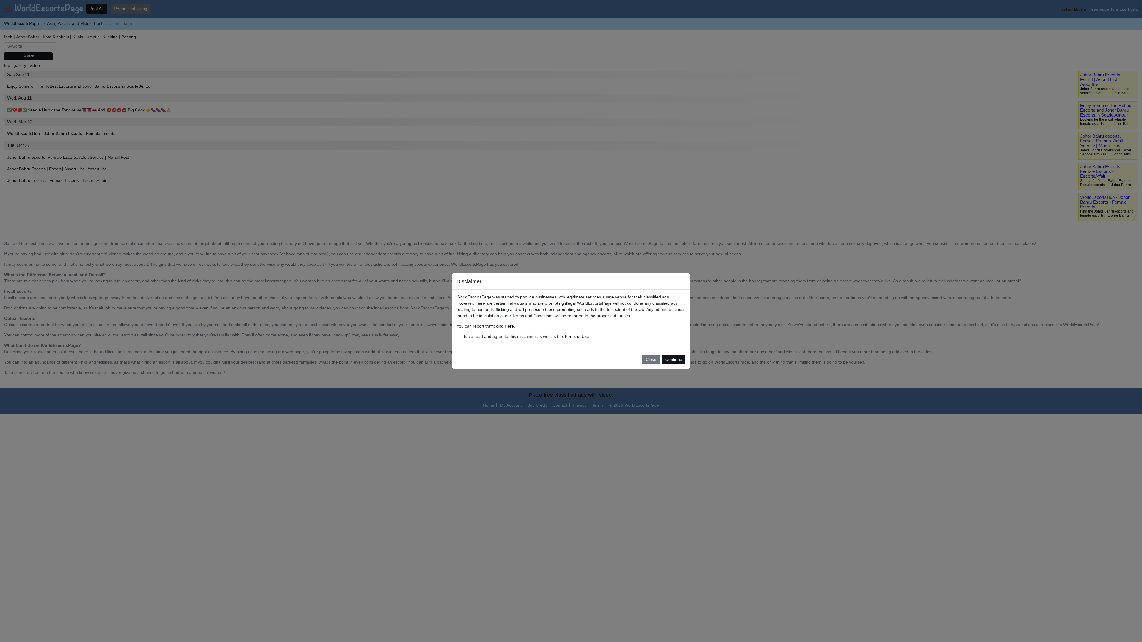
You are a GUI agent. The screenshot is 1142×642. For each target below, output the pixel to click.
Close (651, 359)
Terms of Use (576, 336)
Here (509, 326)
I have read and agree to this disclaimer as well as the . (525, 336)
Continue (673, 359)
